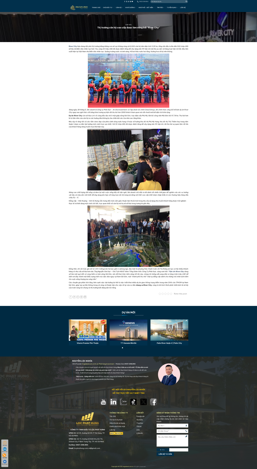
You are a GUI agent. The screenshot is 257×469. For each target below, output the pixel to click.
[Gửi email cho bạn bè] (78, 297)
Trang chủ (96, 7)
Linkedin (139, 433)
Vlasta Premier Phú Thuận (87, 343)
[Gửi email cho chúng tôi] (130, 1)
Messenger (5, 464)
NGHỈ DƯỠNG (130, 7)
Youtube (139, 420)
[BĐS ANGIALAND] (79, 7)
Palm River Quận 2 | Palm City (169, 343)
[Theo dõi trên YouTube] (132, 1)
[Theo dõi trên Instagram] (126, 1)
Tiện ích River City (176, 271)
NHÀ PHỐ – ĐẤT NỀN (146, 7)
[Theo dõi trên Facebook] (124, 1)
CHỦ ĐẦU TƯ (107, 7)
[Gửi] (186, 1)
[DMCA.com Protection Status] (116, 433)
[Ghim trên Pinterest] (81, 297)
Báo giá (5, 445)
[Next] (185, 328)
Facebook (140, 416)
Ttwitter (139, 423)
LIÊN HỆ (183, 7)
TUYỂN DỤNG (171, 7)
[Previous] (72, 328)
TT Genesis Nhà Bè (128, 343)
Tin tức (160, 7)
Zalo (138, 430)
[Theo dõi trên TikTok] (128, 1)
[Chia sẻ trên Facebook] (70, 297)
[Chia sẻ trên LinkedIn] (85, 297)
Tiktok (139, 426)
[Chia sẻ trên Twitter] (74, 297)
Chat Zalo (5, 451)
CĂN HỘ (118, 7)
